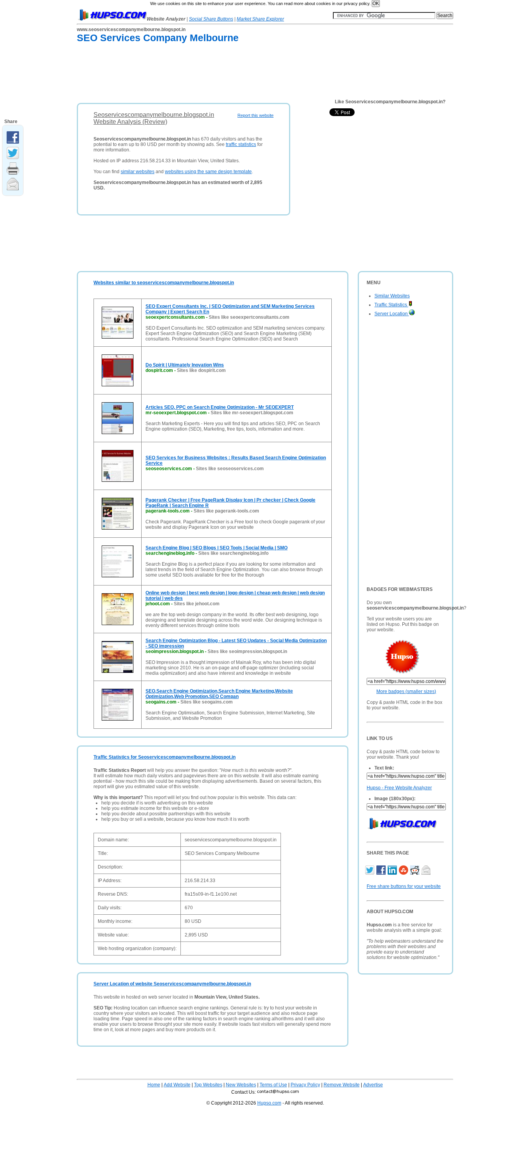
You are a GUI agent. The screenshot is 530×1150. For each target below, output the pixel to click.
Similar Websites (392, 296)
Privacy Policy (305, 1084)
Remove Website (342, 1084)
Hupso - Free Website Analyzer (399, 787)
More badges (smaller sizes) (406, 691)
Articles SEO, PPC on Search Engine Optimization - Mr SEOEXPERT (219, 407)
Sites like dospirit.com (201, 370)
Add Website (177, 1084)
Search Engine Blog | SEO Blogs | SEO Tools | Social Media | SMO (216, 548)
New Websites (241, 1084)
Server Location (391, 313)
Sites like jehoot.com (197, 603)
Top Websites (208, 1084)
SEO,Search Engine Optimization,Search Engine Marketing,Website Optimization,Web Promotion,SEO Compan (219, 693)
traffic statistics (241, 144)
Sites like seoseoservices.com (230, 468)
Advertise (373, 1084)
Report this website (255, 115)
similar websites (137, 171)
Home (153, 1084)
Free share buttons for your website (404, 886)
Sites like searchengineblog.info (233, 553)
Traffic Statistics (391, 304)
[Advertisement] (218, 74)
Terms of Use (273, 1084)
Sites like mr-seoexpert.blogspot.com (252, 412)
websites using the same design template (208, 171)
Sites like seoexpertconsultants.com (249, 317)
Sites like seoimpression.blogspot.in (247, 651)
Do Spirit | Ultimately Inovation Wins (184, 365)
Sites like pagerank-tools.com (226, 511)
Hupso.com (269, 1103)
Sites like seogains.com (206, 702)
